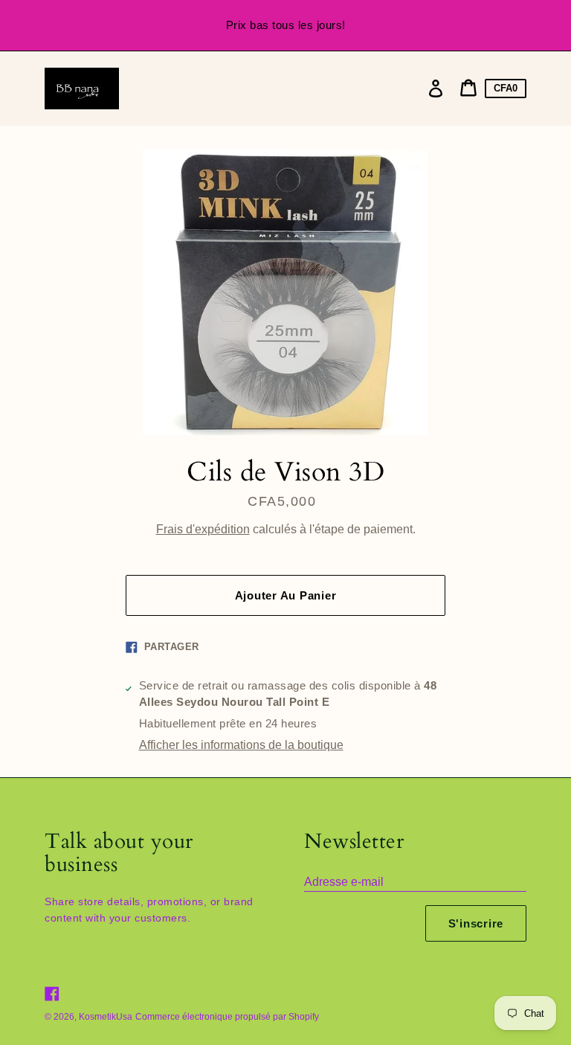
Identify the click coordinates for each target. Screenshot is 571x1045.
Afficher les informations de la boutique (241, 745)
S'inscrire (476, 923)
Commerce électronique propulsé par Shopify (227, 1017)
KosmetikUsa (105, 1017)
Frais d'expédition (203, 529)
